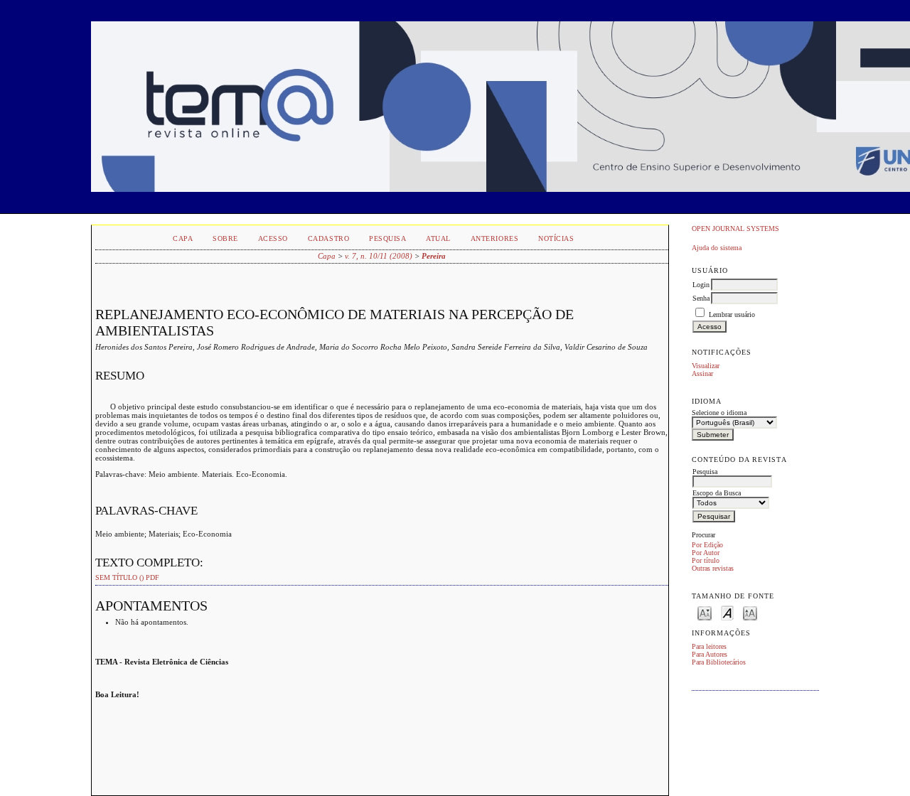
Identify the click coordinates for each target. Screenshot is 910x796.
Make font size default (727, 612)
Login (701, 285)
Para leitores (709, 646)
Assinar (702, 373)
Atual (438, 238)
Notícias (556, 238)
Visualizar (705, 366)
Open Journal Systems (735, 228)
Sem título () (119, 577)
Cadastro (328, 238)
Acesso (273, 238)
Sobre (225, 238)
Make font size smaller (704, 612)
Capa (183, 238)
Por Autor (705, 552)
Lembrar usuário (732, 314)
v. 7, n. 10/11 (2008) (378, 256)
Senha (701, 298)
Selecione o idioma (719, 412)
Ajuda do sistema (717, 248)
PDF (152, 577)
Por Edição (707, 545)
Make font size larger (750, 612)
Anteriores (494, 238)
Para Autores (709, 654)
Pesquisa (387, 238)
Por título (705, 560)
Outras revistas (713, 568)
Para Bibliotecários (719, 662)
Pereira (434, 256)
